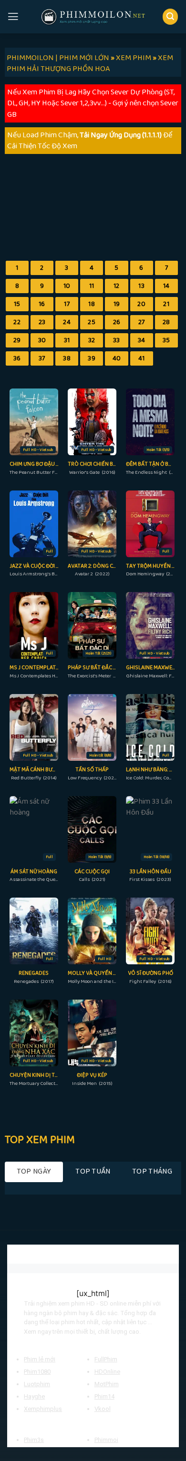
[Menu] (13, 17)
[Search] (170, 16)
